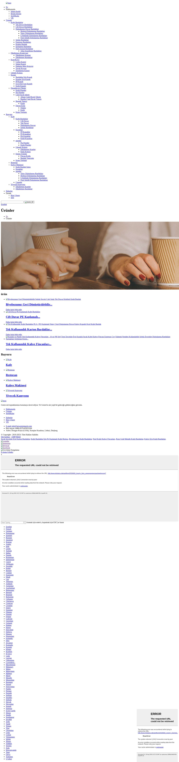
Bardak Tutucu (21, 101)
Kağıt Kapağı (21, 86)
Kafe (12, 117)
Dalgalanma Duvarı (28, 125)
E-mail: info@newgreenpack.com (19, 426)
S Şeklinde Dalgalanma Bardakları (33, 36)
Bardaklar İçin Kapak (24, 77)
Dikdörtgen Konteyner (19, 53)
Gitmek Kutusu (17, 73)
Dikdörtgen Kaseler (23, 55)
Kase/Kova (15, 60)
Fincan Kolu (20, 106)
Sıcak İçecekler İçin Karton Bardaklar (15, 439)
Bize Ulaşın (15, 195)
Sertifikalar (15, 16)
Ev (7, 7)
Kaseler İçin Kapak (23, 79)
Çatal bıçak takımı (22, 95)
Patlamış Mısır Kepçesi (24, 66)
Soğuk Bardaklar (22, 40)
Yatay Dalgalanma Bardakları (31, 33)
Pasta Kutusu (25, 152)
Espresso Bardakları (23, 42)
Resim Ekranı (16, 14)
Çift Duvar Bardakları (24, 27)
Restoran (14, 163)
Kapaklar (19, 130)
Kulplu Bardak (21, 44)
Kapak (13, 75)
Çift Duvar (24, 121)
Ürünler (9, 20)
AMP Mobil (16, 437)
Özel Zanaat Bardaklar (24, 49)
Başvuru (9, 114)
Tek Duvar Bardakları (24, 25)
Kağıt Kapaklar (26, 138)
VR (12, 18)
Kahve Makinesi (17, 165)
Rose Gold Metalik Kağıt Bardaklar (129, 439)
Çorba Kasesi (21, 62)
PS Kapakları (25, 134)
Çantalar (19, 182)
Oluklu (23, 108)
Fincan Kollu (25, 156)
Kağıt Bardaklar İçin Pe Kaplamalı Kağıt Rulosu (49, 439)
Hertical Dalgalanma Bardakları (32, 31)
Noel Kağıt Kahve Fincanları (104, 439)
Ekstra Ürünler (21, 154)
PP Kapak (19, 82)
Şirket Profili (15, 11)
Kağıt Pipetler (21, 90)
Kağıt (22, 103)
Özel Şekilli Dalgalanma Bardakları (34, 38)
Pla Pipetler (20, 92)
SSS (12, 198)
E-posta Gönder (7, 452)
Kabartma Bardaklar (23, 47)
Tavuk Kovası (21, 68)
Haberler (9, 191)
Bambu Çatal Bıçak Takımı (30, 99)
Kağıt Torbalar (21, 112)
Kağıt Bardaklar (17, 22)
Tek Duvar (24, 123)
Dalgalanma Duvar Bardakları (27, 29)
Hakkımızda (10, 409)
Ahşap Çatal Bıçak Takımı (30, 97)
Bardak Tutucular (27, 158)
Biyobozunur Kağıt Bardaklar (80, 439)
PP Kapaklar (25, 132)
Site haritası (5, 437)
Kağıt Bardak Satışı (23, 167)
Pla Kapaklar (25, 136)
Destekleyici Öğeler (18, 88)
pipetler (18, 141)
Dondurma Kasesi (22, 71)
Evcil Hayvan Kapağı (24, 84)
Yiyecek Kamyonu (18, 184)
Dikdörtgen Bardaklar (24, 57)
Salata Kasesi (21, 64)
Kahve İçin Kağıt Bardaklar (154, 439)
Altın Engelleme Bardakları (31, 51)
